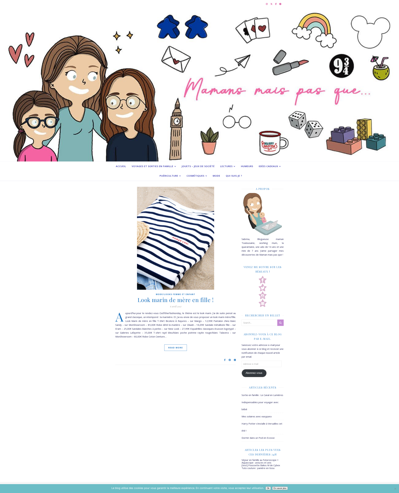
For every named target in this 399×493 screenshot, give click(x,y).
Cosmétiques (195, 175)
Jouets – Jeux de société (198, 166)
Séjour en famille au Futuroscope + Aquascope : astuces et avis (260, 461)
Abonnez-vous (254, 372)
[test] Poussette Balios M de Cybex (261, 465)
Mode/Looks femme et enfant (175, 294)
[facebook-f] (276, 3)
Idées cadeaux (268, 166)
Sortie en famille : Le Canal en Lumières (262, 395)
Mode (216, 175)
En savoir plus (280, 488)
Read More (175, 347)
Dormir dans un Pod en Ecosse (258, 437)
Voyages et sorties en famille (152, 166)
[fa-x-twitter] (271, 3)
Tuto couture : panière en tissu (258, 468)
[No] (395, 488)
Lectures (226, 166)
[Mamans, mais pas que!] (199, 84)
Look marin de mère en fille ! (176, 299)
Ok (268, 488)
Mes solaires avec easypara (257, 416)
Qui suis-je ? (234, 175)
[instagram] (267, 3)
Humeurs (247, 166)
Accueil (121, 166)
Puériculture (169, 175)
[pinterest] (280, 3)
